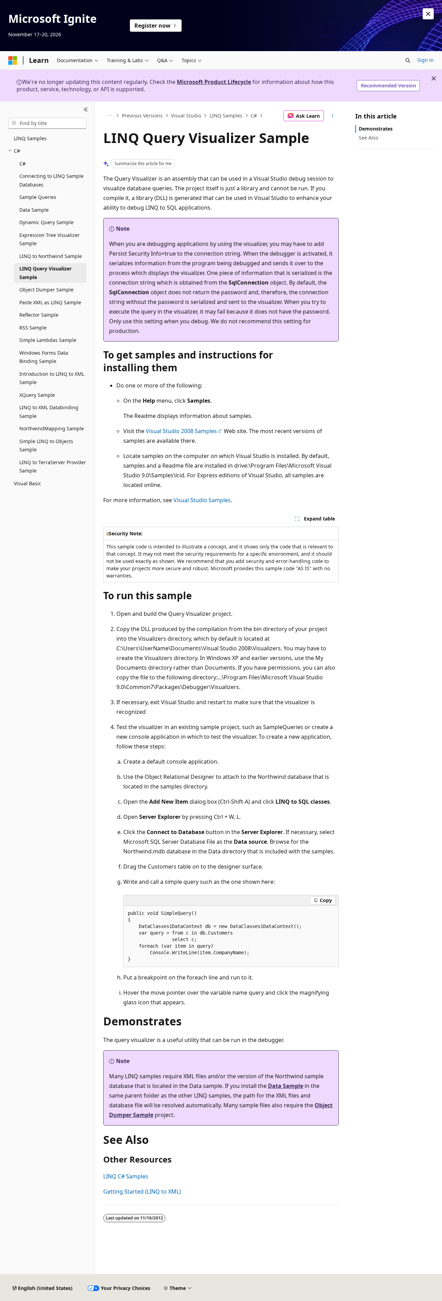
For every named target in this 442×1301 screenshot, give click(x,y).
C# (254, 115)
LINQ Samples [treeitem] (30, 138)
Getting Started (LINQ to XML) (142, 1191)
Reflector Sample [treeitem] (38, 315)
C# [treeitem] (22, 163)
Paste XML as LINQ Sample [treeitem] (50, 302)
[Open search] (408, 60)
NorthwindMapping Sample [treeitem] (51, 428)
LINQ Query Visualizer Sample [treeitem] (45, 272)
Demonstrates (376, 128)
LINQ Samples (226, 115)
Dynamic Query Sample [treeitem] (46, 222)
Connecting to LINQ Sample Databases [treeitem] (51, 180)
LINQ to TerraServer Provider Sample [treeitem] (52, 466)
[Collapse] (86, 109)
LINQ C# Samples (125, 1176)
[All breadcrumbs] (109, 115)
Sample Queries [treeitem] (37, 197)
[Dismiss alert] (428, 13)
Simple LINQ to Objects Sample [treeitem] (46, 445)
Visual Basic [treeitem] (27, 483)
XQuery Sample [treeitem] (37, 395)
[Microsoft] (12, 60)
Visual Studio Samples (202, 500)
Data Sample (285, 1086)
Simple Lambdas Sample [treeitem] (47, 340)
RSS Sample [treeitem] (33, 327)
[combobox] (47, 123)
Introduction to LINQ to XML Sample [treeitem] (51, 378)
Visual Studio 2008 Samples (181, 431)
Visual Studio (186, 115)
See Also (368, 137)
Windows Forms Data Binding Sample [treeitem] (43, 357)
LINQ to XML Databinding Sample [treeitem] (48, 411)
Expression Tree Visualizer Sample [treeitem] (49, 239)
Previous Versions (142, 115)
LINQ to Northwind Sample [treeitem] (50, 256)
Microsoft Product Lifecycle (214, 82)
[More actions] (333, 115)
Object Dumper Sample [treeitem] (46, 289)
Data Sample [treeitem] (34, 210)
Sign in (425, 60)
